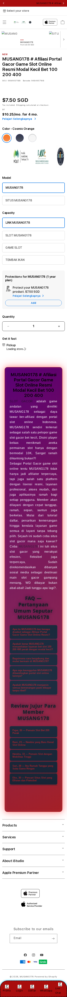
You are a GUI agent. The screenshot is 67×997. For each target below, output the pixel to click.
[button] (4, 22)
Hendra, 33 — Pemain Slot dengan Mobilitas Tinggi (32, 755)
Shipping (20, 105)
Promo (7, 990)
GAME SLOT (13, 247)
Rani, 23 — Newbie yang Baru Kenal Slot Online (33, 743)
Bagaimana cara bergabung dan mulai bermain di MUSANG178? (30, 660)
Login (19, 990)
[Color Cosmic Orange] (6, 137)
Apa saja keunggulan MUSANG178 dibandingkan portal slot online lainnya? (32, 673)
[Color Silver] (32, 138)
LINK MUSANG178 (18, 222)
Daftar (32, 990)
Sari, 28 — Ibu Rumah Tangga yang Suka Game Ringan (32, 767)
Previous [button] (3, 3)
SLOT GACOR (21, 401)
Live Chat (58, 990)
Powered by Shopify (46, 977)
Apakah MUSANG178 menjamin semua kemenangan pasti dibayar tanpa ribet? (31, 688)
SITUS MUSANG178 (18, 200)
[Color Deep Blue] (20, 138)
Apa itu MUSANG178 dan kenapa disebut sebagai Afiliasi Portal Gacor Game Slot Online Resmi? (31, 632)
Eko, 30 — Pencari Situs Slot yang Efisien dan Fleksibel (32, 779)
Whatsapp (46, 990)
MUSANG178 (14, 187)
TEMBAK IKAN (14, 260)
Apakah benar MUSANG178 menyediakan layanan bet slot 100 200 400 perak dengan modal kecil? (32, 646)
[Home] (23, 22)
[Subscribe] (53, 938)
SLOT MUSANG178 (18, 235)
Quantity (8, 316)
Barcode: (27, 80)
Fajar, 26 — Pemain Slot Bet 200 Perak (30, 731)
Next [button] (63, 3)
